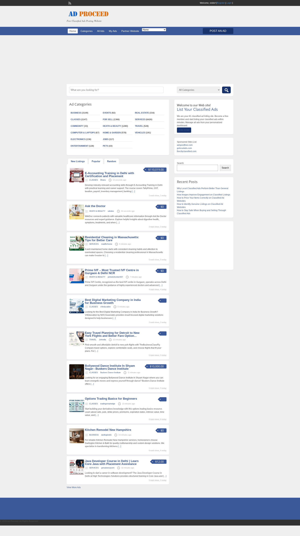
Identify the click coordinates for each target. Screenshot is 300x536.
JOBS (106, 139)
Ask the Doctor (95, 206)
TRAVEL (139, 126)
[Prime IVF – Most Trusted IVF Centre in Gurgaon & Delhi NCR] (76, 283)
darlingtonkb (106, 435)
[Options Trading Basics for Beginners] (76, 411)
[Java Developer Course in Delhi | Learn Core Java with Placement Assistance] (76, 473)
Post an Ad (218, 30)
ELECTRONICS (78, 139)
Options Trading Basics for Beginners (111, 398)
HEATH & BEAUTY (112, 126)
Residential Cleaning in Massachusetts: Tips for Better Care (112, 239)
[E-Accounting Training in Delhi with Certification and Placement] (76, 181)
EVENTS (107, 113)
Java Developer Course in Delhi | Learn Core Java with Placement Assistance (112, 462)
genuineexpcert (107, 468)
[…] (133, 191)
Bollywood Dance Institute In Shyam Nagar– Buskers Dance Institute (110, 367)
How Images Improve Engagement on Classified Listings (203, 194)
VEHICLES (140, 132)
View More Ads (74, 487)
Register (221, 3)
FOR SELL (108, 119)
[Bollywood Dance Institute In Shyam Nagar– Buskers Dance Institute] (76, 378)
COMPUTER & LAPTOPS (83, 132)
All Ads (100, 31)
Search (180, 163)
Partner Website (130, 31)
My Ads (113, 31)
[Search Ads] (226, 90)
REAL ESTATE (142, 113)
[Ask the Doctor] (76, 218)
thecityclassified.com (186, 151)
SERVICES (140, 119)
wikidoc (111, 211)
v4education (105, 307)
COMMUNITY (77, 126)
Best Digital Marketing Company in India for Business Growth (113, 301)
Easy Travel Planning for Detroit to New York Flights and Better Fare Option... (112, 334)
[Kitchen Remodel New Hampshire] (76, 442)
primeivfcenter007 (115, 277)
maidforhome (106, 244)
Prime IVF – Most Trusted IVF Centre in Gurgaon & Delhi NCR (112, 272)
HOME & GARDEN (112, 132)
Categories (87, 31)
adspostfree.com (185, 145)
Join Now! (184, 130)
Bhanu (103, 180)
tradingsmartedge (107, 404)
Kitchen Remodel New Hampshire (108, 430)
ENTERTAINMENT (79, 146)
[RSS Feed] (69, 2)
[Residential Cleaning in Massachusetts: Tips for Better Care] (76, 250)
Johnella (102, 340)
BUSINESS (76, 113)
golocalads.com (184, 148)
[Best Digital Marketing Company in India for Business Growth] (76, 312)
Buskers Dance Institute (110, 372)
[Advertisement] (150, 59)
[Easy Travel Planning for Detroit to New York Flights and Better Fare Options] (76, 345)
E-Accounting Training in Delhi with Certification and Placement (109, 175)
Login (229, 3)
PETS (105, 146)
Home (72, 31)
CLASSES (76, 119)
